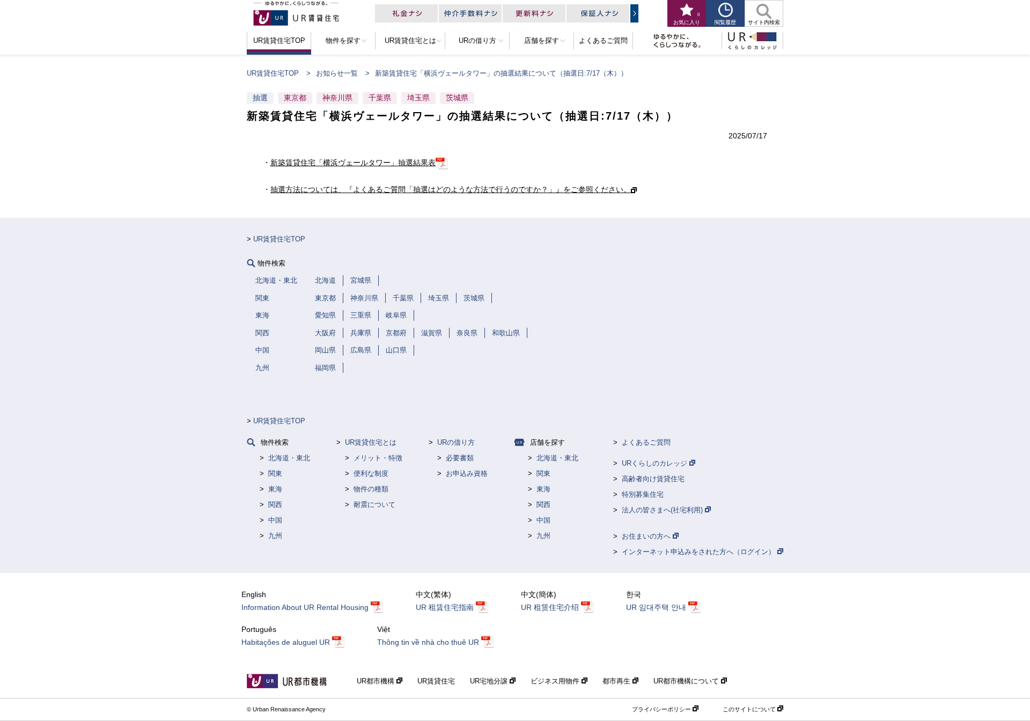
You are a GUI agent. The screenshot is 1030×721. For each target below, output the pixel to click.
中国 (275, 520)
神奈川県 (337, 97)
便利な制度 (371, 473)
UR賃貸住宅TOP (273, 73)
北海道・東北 (289, 458)
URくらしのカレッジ (655, 463)
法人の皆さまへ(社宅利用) (663, 510)
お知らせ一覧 (337, 73)
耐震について (374, 505)
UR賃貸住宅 (436, 681)
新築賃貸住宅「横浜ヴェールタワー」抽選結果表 (353, 162)
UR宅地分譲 (490, 681)
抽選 (260, 97)
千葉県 (380, 97)
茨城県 (457, 97)
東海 (275, 489)
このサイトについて (750, 709)
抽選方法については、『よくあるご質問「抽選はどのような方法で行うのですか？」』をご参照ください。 (450, 189)
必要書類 (460, 458)
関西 (275, 505)
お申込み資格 (467, 473)
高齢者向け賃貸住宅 (653, 479)
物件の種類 (371, 489)
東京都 (295, 97)
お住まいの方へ (647, 536)
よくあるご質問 (646, 442)
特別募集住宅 (643, 494)
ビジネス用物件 (556, 681)
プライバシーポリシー (662, 709)
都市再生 (617, 681)
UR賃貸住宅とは (370, 442)
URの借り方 (456, 442)
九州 (275, 536)
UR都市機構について (687, 681)
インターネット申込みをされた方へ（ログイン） (699, 552)
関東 (275, 473)
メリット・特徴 (378, 458)
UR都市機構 (376, 681)
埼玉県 (418, 97)
